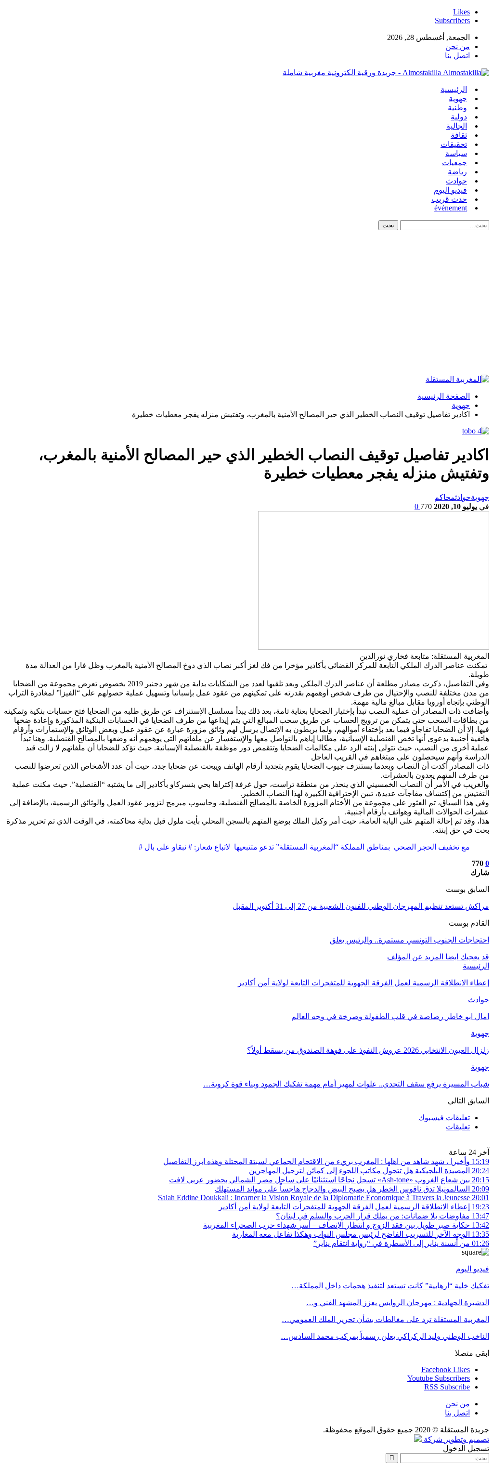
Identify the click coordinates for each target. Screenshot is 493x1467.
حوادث (456, 181)
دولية (459, 117)
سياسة (456, 153)
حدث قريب (449, 199)
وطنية (457, 108)
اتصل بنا (457, 56)
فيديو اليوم (450, 190)
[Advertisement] (246, 302)
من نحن (457, 46)
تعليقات (458, 1127)
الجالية (456, 126)
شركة (433, 1439)
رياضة (457, 172)
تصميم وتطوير (466, 1439)
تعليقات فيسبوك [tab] (444, 1117)
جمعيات (454, 162)
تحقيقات (454, 144)
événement (450, 208)
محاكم (444, 497)
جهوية (458, 98)
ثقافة (459, 135)
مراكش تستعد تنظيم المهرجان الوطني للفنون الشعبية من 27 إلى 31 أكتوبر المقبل (361, 906)
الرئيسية (454, 89)
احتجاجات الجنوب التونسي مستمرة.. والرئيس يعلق (409, 940)
